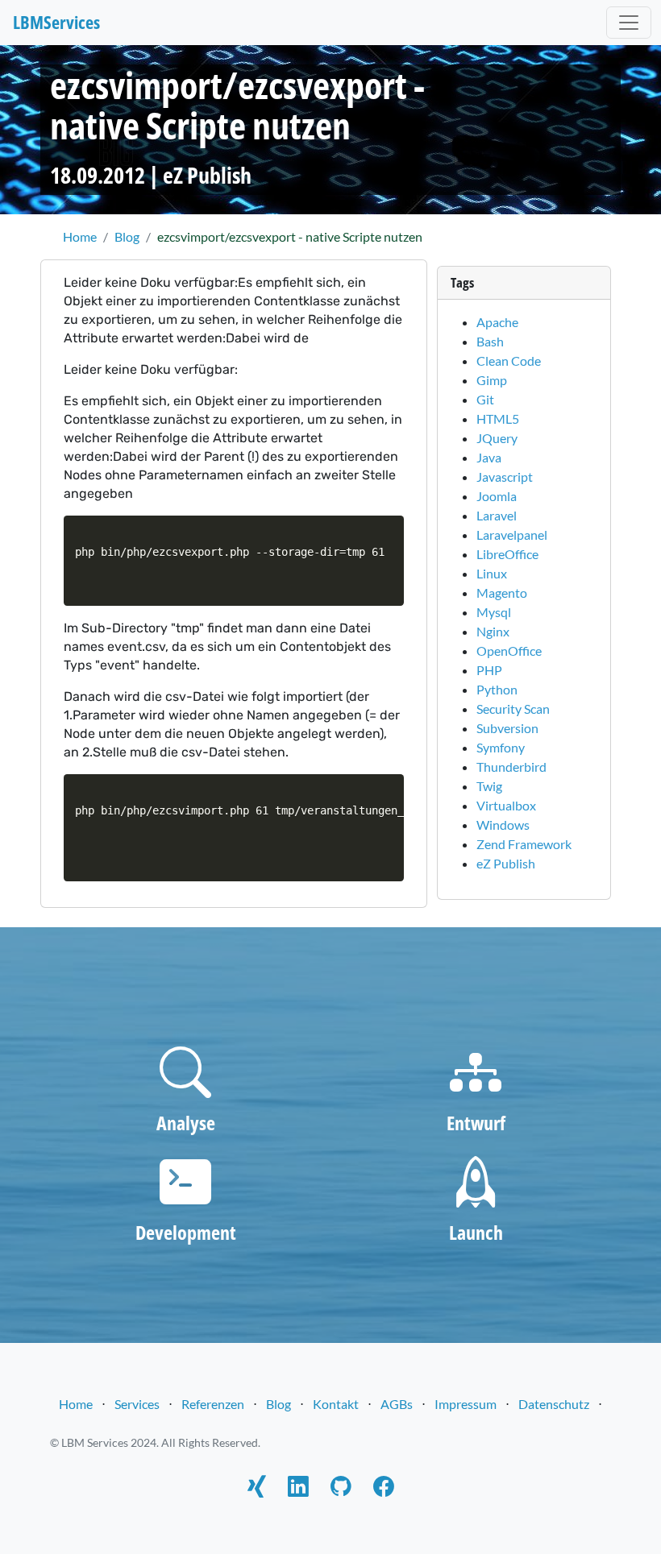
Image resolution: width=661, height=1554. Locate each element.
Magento (501, 592)
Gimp (491, 379)
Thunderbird (511, 766)
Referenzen (212, 1403)
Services (137, 1403)
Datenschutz (553, 1403)
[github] (340, 1489)
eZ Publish (207, 175)
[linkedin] (298, 1489)
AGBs (396, 1403)
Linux (491, 573)
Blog (278, 1403)
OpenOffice (509, 650)
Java (488, 457)
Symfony (500, 747)
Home (76, 1403)
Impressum (465, 1403)
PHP (489, 670)
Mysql (493, 612)
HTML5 (497, 418)
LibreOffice (507, 554)
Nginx (492, 631)
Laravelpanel (511, 534)
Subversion (507, 728)
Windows (503, 824)
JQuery (497, 437)
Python (497, 689)
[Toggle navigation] (628, 22)
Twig (489, 786)
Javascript (504, 476)
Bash (490, 341)
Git (485, 399)
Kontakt (336, 1403)
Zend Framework (524, 844)
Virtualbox (506, 805)
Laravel (496, 515)
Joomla (496, 495)
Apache (497, 321)
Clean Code (508, 360)
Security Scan (513, 708)
